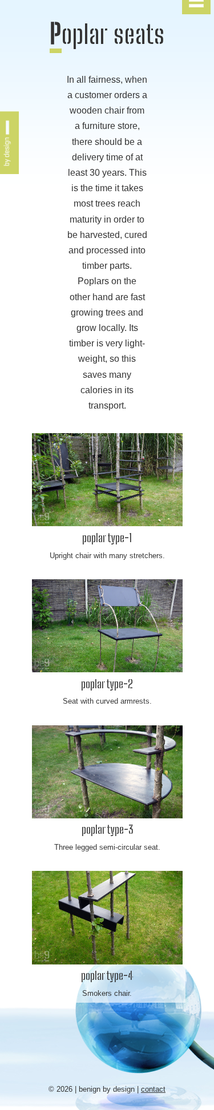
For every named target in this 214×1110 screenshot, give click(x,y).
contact (153, 1089)
